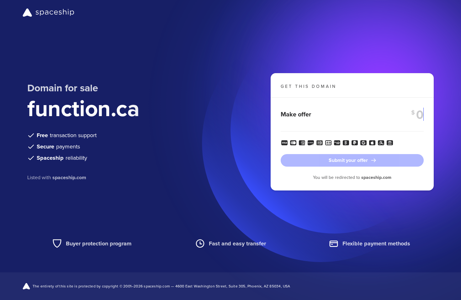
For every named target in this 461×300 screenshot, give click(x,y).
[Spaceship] (48, 12)
